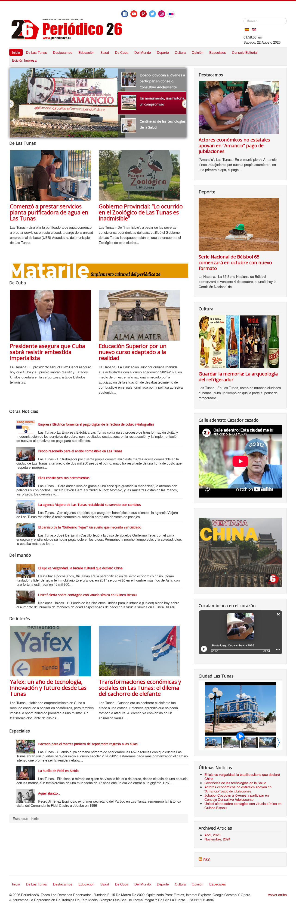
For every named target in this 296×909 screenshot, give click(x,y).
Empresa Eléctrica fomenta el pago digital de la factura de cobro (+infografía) (96, 424)
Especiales (217, 52)
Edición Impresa (24, 60)
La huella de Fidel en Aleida (58, 770)
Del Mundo (142, 52)
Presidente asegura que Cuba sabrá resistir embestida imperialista (47, 352)
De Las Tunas (36, 52)
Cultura (180, 52)
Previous (12, 103)
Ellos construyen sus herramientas (63, 478)
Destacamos (62, 52)
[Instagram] (161, 13)
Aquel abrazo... (49, 793)
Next (184, 103)
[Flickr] (171, 14)
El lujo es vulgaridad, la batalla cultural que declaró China (80, 568)
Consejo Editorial (244, 52)
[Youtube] (133, 13)
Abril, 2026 (212, 834)
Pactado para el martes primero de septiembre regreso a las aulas (88, 744)
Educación (86, 52)
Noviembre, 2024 (217, 839)
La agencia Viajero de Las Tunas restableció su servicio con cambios (89, 504)
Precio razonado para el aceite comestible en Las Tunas (80, 451)
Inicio (16, 52)
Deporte (163, 52)
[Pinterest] (143, 13)
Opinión (197, 52)
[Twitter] (152, 13)
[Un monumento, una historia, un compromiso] (67, 70)
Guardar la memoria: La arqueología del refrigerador (238, 377)
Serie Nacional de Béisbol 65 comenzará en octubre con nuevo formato (235, 262)
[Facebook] (124, 13)
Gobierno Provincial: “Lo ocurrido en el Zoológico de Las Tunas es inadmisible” (141, 212)
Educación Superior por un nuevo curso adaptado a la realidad (132, 352)
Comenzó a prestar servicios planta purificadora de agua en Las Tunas (49, 212)
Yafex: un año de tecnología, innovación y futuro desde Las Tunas (48, 687)
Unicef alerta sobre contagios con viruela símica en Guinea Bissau (87, 595)
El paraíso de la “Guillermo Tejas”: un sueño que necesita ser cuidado (89, 527)
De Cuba (121, 52)
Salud (104, 52)
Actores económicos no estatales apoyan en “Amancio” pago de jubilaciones (234, 145)
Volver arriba (277, 894)
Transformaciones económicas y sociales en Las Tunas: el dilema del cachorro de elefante (140, 687)
